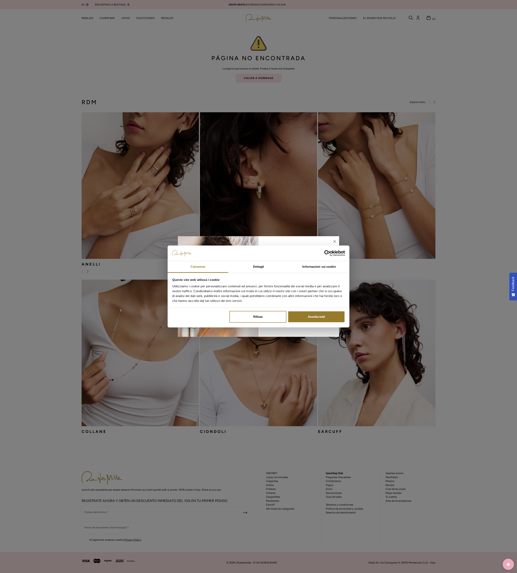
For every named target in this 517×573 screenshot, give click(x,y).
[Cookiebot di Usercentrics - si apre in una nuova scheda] (327, 253)
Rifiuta (258, 316)
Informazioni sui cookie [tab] (319, 266)
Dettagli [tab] (258, 266)
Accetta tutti (316, 316)
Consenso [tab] (198, 266)
